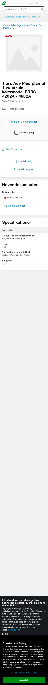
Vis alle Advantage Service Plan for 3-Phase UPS (22, 26)
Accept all (23, 680)
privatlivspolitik (14, 630)
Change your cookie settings (24, 673)
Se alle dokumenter (14, 205)
